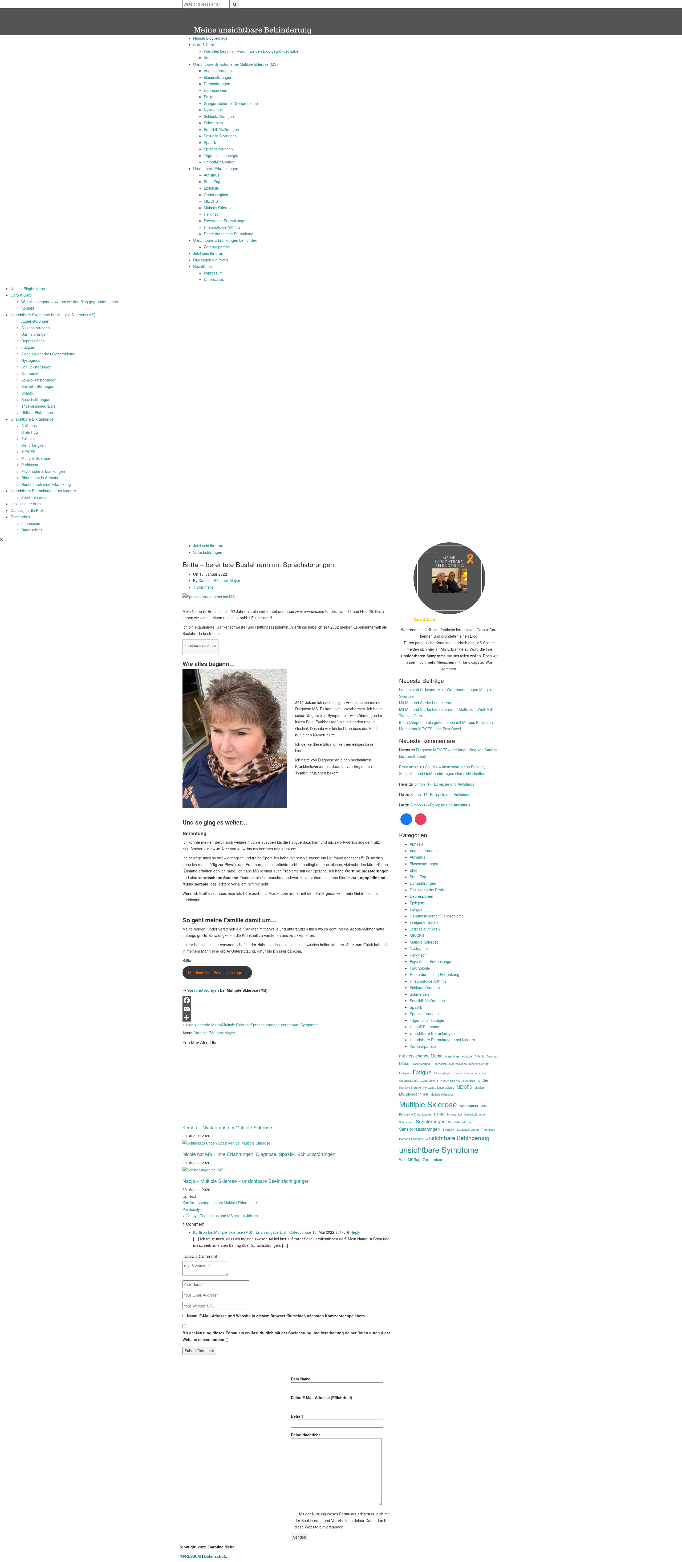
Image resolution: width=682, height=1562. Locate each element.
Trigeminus (488, 1129)
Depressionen (215, 90)
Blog (413, 870)
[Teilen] (286, 1017)
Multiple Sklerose (218, 207)
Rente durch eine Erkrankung (228, 233)
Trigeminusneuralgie (221, 155)
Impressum (213, 273)
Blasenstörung (421, 1064)
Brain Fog (212, 181)
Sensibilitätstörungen (221, 129)
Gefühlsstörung (408, 1081)
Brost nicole (409, 766)
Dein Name (300, 1378)
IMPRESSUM (189, 1556)
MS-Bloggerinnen (413, 1094)
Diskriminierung (479, 1064)
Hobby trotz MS (450, 1081)
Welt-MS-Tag (409, 1159)
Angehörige (452, 1056)
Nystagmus (213, 109)
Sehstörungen (431, 1121)
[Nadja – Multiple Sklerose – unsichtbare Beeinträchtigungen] (202, 1169)
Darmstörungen (217, 83)
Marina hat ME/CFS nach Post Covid (430, 728)
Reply (355, 1232)
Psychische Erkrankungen (225, 220)
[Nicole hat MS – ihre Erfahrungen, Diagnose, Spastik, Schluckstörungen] (226, 1142)
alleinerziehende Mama (202, 1024)
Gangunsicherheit (475, 1073)
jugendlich (468, 1081)
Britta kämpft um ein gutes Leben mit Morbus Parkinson (446, 722)
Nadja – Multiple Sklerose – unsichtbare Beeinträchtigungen (246, 1180)
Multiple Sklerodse (442, 1094)
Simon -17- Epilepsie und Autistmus (444, 784)
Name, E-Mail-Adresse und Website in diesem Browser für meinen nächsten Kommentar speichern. (276, 1315)
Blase (404, 1063)
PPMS (484, 1106)
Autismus (211, 175)
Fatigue (210, 96)
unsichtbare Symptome (299, 1024)
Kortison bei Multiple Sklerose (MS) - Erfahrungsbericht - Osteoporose (252, 1232)
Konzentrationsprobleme (438, 1087)
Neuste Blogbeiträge (210, 38)
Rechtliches (203, 266)
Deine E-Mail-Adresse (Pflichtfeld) (321, 1397)
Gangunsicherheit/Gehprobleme (231, 103)
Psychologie (420, 968)
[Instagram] (420, 819)
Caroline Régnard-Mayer (219, 580)
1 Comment (203, 587)
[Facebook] (286, 1000)
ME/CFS (211, 201)
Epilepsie (211, 188)
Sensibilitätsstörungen (419, 1129)
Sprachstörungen (218, 148)
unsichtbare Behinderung (457, 1137)
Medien (479, 1087)
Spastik (210, 142)
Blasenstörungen (218, 77)
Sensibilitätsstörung (460, 1122)
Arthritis (479, 1056)
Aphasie (416, 844)
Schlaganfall (454, 1114)
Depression (439, 1064)
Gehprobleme (429, 1081)
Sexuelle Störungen (220, 135)
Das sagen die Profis (210, 260)
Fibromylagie (442, 1073)
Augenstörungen (218, 70)
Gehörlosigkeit (216, 194)
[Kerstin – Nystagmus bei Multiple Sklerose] (235, 1082)
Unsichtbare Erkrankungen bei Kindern (225, 240)
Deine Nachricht (305, 1434)
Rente (439, 1114)
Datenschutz (214, 279)
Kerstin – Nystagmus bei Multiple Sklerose (227, 1127)
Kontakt (210, 57)
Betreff (297, 1416)
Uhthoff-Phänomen (220, 162)
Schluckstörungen (219, 116)
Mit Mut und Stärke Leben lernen (426, 702)
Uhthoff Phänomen (411, 1139)
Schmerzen (213, 122)
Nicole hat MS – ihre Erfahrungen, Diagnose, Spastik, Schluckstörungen (258, 1153)
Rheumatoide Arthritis (222, 227)
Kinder (482, 1080)
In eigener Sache (424, 922)
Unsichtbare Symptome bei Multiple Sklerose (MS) (235, 64)
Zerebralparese (217, 246)
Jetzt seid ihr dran (208, 253)
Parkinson (212, 214)
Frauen (457, 1073)
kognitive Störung (410, 1087)
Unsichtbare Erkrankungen (215, 168)
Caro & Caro (203, 44)
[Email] (286, 1009)
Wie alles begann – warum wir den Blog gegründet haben (252, 51)
